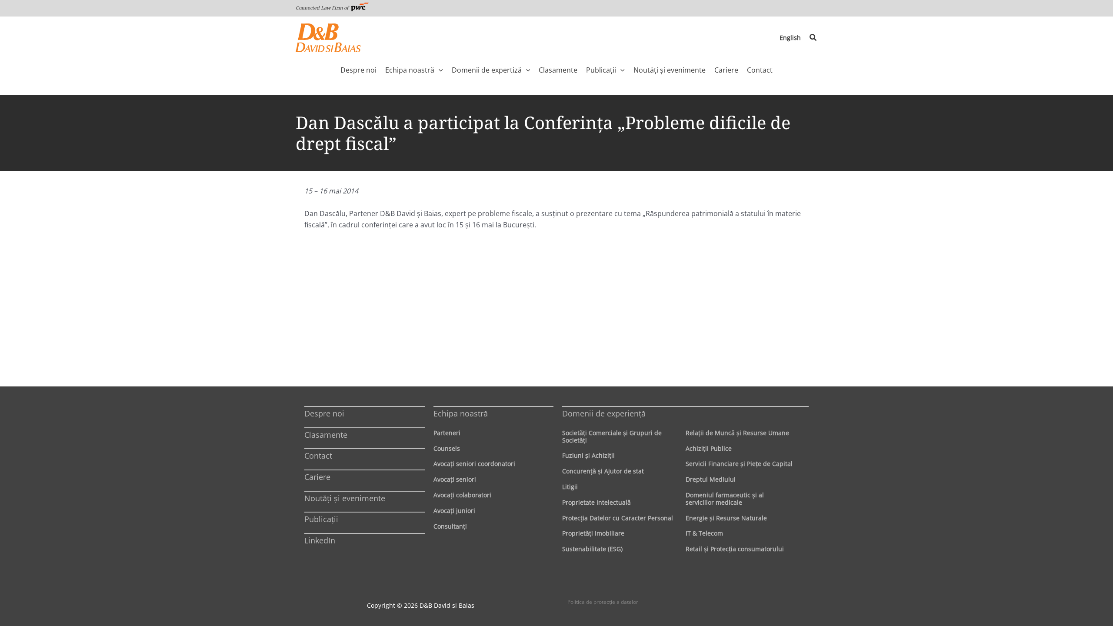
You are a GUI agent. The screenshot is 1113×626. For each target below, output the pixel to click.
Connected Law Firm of (323, 7)
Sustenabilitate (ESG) (592, 549)
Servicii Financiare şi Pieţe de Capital (739, 464)
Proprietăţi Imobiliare (593, 533)
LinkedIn (319, 540)
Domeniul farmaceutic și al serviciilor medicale (725, 498)
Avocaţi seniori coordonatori (474, 464)
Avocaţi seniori (454, 479)
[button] (813, 37)
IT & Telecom (704, 533)
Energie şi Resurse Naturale (726, 518)
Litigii (570, 487)
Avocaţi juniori (454, 510)
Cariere (317, 477)
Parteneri (446, 433)
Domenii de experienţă (604, 413)
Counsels (446, 448)
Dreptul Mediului (711, 479)
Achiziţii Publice (709, 448)
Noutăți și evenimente (344, 498)
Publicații (321, 519)
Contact (318, 455)
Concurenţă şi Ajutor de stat (603, 471)
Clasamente (325, 435)
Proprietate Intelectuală (596, 502)
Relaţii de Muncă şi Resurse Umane (737, 433)
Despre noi (324, 413)
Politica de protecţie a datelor (602, 602)
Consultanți (450, 526)
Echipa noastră (460, 413)
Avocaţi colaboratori (462, 495)
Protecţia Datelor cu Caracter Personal (617, 518)
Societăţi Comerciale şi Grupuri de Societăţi (612, 436)
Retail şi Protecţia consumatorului (735, 549)
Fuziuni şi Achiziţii (588, 455)
